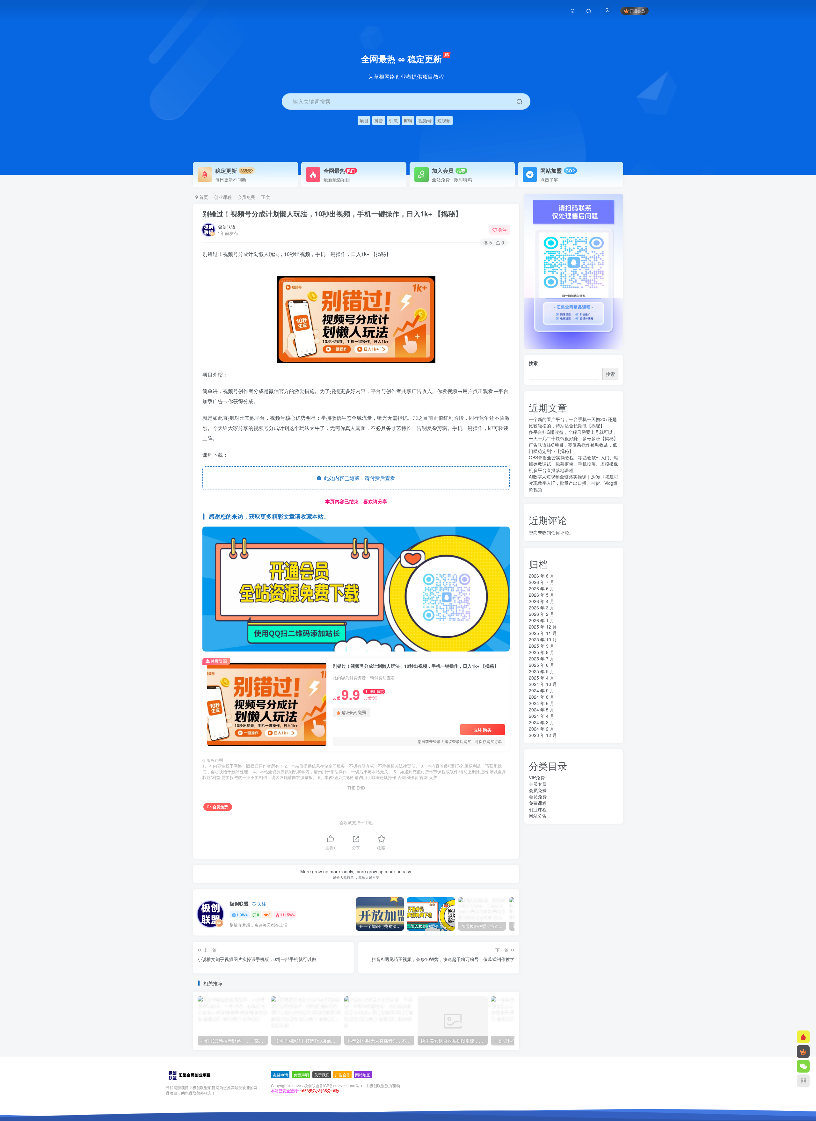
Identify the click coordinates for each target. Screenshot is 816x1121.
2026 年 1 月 (541, 620)
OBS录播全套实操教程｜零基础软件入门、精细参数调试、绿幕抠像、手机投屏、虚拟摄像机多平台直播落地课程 (573, 463)
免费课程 (538, 803)
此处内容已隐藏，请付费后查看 (358, 478)
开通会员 (637, 10)
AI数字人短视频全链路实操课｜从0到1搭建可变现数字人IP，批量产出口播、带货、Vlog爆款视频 (573, 482)
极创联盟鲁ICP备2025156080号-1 (333, 1085)
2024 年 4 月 (541, 716)
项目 (364, 120)
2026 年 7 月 (541, 582)
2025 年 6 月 (541, 665)
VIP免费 (537, 777)
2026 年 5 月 (541, 595)
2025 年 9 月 (541, 646)
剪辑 (408, 120)
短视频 (444, 120)
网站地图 (362, 1074)
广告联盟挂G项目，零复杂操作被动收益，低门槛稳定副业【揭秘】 (573, 447)
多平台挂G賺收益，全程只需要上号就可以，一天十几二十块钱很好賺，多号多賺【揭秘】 (573, 435)
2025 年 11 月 (543, 633)
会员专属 (538, 784)
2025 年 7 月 (541, 658)
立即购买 (483, 729)
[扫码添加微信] (803, 1066)
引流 (393, 120)
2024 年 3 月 (541, 722)
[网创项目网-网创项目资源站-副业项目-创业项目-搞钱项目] (189, 1075)
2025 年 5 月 (541, 671)
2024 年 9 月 (541, 690)
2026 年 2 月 (541, 614)
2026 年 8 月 (541, 575)
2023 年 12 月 (543, 735)
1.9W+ (242, 914)
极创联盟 (227, 226)
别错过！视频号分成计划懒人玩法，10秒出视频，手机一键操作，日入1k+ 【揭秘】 (332, 213)
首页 (203, 197)
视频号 (425, 120)
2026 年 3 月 (541, 607)
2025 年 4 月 (541, 677)
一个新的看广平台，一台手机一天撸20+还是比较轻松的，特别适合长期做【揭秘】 (573, 422)
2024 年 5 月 (541, 709)
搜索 (533, 363)
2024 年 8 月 (541, 697)
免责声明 (301, 1074)
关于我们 (322, 1074)
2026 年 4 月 (541, 601)
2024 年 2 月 (541, 728)
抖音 (378, 120)
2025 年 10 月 (543, 639)
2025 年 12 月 (543, 626)
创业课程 (223, 197)
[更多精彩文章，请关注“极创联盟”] (356, 588)
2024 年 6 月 (541, 703)
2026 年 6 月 (541, 588)
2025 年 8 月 (541, 652)
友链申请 (280, 1074)
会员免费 (246, 197)
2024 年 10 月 (543, 684)
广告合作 (342, 1074)
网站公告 (538, 815)
